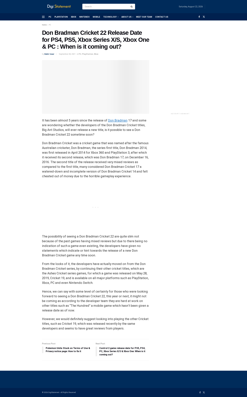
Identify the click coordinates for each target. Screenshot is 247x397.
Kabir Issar (49, 54)
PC (50, 17)
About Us (126, 17)
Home (44, 25)
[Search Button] (132, 6)
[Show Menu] (43, 17)
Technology (110, 17)
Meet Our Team (144, 17)
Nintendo (84, 17)
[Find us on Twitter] (204, 16)
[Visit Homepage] (59, 6)
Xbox (73, 17)
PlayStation (61, 17)
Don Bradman (118, 120)
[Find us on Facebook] (199, 16)
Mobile (96, 17)
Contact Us (161, 17)
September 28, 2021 (67, 54)
